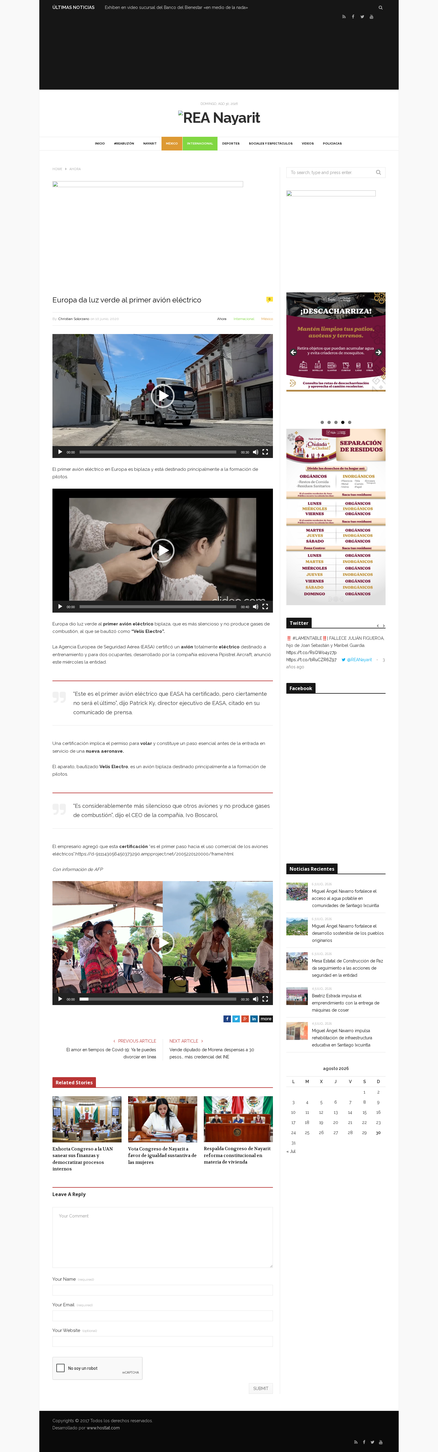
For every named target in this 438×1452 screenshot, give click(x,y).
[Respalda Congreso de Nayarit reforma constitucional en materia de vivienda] (238, 1119)
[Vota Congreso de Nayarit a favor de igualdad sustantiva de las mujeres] (162, 1119)
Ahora (221, 319)
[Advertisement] (219, 54)
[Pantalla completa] (265, 452)
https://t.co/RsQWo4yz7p (311, 652)
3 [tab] (336, 422)
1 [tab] (322, 422)
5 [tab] (349, 422)
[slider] (158, 452)
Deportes (231, 143)
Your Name (73, 1279)
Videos (308, 143)
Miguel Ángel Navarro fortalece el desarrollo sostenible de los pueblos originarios (348, 933)
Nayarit (150, 143)
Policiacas (332, 143)
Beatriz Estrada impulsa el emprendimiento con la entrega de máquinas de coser (345, 1002)
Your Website (74, 1330)
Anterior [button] (293, 352)
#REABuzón (124, 143)
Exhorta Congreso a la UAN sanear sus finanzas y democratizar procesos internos (82, 1159)
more (266, 1018)
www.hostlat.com (103, 1427)
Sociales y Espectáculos (271, 143)
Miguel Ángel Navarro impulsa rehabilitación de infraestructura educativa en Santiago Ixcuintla (342, 1037)
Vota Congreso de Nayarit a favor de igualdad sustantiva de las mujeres (162, 1155)
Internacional (200, 143)
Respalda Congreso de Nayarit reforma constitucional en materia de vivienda (237, 1155)
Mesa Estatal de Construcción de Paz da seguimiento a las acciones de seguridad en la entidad (347, 968)
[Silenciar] (256, 452)
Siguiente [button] (378, 352)
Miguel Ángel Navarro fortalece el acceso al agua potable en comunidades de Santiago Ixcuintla (345, 898)
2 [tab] (329, 422)
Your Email (72, 1305)
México (172, 143)
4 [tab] (342, 422)
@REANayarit (359, 659)
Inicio (100, 143)
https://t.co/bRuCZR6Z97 (311, 659)
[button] (163, 396)
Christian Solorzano (73, 319)
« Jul (291, 1151)
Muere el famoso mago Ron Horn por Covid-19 (150, 7)
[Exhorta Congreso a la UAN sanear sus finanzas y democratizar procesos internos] (87, 1119)
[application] (162, 396)
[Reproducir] (60, 452)
